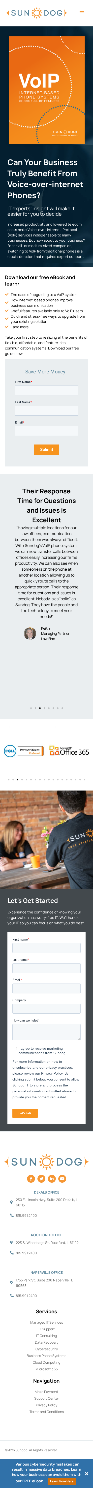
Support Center (46, 1398)
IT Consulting (46, 1335)
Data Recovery (46, 1342)
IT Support (46, 1329)
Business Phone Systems (46, 1355)
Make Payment (46, 1391)
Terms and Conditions (47, 1411)
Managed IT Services (46, 1322)
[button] (12, 591)
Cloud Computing (46, 1362)
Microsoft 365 (46, 1369)
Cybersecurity (46, 1349)
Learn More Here (61, 1481)
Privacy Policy (46, 1405)
